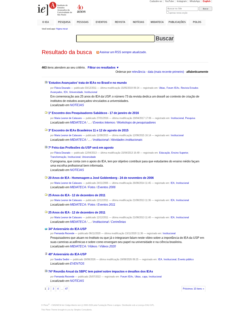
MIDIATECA (157, 22)
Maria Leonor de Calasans (68, 118)
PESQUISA (64, 22)
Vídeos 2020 (107, 246)
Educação (164, 152)
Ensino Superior (179, 152)
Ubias (162, 87)
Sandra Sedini (61, 259)
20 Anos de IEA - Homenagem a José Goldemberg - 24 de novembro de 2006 (101, 177)
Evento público (186, 259)
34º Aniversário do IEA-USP (67, 229)
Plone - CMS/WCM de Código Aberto (60, 305)
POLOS (197, 22)
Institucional (90, 92)
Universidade (76, 92)
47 (66, 288)
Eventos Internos (104, 122)
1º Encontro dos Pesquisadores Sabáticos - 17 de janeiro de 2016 (93, 113)
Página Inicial (62, 29)
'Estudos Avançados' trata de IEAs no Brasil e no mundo (87, 82)
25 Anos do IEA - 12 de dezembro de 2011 (76, 195)
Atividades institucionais (126, 139)
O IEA (45, 22)
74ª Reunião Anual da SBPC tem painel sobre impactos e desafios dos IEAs (100, 271)
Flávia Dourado (62, 87)
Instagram (182, 1)
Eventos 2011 (106, 204)
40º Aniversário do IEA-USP (67, 254)
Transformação (58, 157)
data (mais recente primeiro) (166, 71)
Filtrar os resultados (101, 67)
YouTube (169, 1)
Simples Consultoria (83, 310)
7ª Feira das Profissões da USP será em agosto (81, 147)
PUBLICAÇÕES (177, 22)
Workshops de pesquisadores (136, 122)
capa (144, 276)
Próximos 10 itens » (193, 288)
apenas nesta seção (178, 13)
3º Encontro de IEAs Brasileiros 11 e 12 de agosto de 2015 (88, 130)
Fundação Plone (105, 305)
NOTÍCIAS (138, 22)
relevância (138, 71)
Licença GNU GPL (145, 305)
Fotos (91, 187)
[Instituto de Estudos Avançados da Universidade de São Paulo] (81, 8)
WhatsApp (195, 1)
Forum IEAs (173, 87)
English (206, 1)
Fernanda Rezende (64, 233)
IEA (66, 92)
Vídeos (92, 246)
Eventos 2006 (106, 187)
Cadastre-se (156, 1)
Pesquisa (190, 118)
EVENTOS (101, 22)
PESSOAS (83, 22)
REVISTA (120, 22)
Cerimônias (118, 221)
